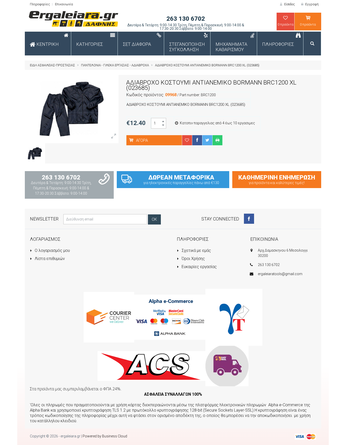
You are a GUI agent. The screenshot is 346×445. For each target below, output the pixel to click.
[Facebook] (249, 219)
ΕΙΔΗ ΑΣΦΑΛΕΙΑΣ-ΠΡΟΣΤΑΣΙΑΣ (52, 65)
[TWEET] (207, 140)
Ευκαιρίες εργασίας (199, 266)
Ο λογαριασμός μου (52, 250)
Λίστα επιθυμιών (49, 258)
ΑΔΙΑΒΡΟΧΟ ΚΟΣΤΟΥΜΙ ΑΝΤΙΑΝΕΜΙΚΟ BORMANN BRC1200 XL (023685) (207, 65)
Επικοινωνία (64, 4)
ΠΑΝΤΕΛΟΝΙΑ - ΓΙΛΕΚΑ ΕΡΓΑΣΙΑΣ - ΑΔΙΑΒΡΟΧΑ (115, 65)
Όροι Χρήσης (193, 258)
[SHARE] (197, 140)
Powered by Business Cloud (105, 436)
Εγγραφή (311, 4)
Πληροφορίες (40, 4)
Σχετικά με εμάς (196, 250)
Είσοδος (289, 4)
